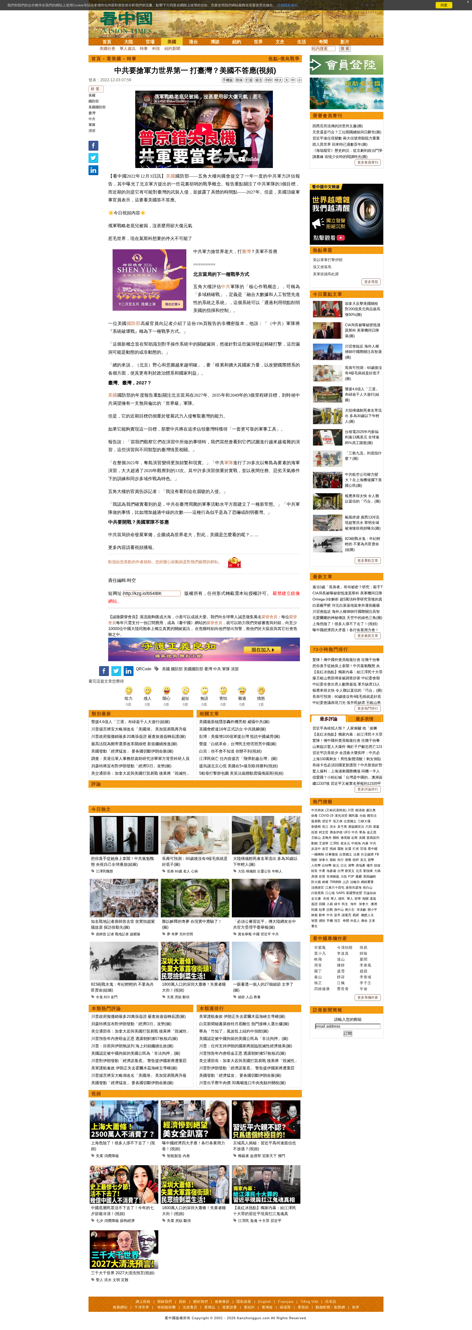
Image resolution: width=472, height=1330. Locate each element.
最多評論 (329, 718)
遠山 (341, 959)
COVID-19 (326, 815)
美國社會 (107, 48)
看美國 (114, 58)
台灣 (340, 871)
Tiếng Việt (309, 1301)
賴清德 (360, 810)
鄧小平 (372, 909)
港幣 (351, 865)
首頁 (107, 41)
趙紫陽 (135, 934)
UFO (347, 832)
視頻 (96, 1093)
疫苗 (314, 832)
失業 (170, 997)
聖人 (99, 1280)
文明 (116, 1280)
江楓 (341, 983)
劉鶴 (314, 843)
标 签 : (96, 89)
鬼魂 (253, 1220)
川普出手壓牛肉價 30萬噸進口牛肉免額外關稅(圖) (242, 1083)
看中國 (372, 849)
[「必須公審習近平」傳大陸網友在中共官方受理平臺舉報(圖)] (266, 882)
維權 (325, 882)
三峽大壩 (364, 821)
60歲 (178, 871)
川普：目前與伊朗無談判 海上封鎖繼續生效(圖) (132, 1046)
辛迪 (364, 989)
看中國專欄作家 (330, 938)
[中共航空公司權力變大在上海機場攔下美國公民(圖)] (327, 474)
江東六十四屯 (334, 887)
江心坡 (330, 893)
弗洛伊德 (336, 832)
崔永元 (345, 843)
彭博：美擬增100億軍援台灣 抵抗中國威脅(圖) (239, 736)
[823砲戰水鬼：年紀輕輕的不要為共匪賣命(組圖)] (124, 944)
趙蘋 (364, 971)
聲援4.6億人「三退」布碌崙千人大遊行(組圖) (130, 722)
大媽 (377, 871)
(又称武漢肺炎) (335, 810)
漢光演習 (341, 815)
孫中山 (339, 909)
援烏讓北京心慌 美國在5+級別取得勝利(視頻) (238, 766)
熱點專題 (323, 250)
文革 (372, 921)
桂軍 (322, 909)
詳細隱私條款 (287, 5)
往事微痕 (331, 854)
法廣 (356, 854)
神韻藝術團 (166, 1307)
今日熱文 (101, 809)
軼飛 (318, 959)
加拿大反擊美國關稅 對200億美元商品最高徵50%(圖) (362, 309)
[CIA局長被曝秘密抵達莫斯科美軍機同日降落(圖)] (327, 325)
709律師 (335, 882)
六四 (368, 826)
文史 (280, 41)
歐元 (336, 865)
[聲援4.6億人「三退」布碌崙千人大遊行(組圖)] (327, 389)
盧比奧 (371, 810)
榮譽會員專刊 (327, 115)
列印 (268, 80)
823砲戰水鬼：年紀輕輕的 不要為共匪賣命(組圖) (362, 544)
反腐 (348, 849)
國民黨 (353, 815)
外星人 (355, 921)
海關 (365, 898)
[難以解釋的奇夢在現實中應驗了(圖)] (195, 882)
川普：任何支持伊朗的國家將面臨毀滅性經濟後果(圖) (245, 1046)
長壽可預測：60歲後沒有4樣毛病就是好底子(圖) (363, 373)
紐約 (236, 41)
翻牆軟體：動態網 (330, 1307)
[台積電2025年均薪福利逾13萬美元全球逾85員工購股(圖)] (327, 432)
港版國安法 (356, 826)
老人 (186, 871)
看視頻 (303, 1307)
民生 (345, 904)
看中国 (129, 22)
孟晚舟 (327, 838)
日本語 (330, 1301)
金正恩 (371, 832)
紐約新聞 (172, 48)
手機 (329, 921)
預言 (337, 921)
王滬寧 (323, 843)
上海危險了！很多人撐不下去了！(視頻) (345, 624)
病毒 (314, 815)
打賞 (249, 80)
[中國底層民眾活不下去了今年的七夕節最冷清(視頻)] (124, 1168)
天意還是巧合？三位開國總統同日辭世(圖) (346, 132)
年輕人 (277, 871)
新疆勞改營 (354, 893)
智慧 (314, 921)
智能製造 (174, 1156)
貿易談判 (373, 838)
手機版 (227, 80)
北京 (359, 871)
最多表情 (364, 718)
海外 (354, 904)
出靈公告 (264, 871)
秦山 (318, 977)
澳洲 (374, 904)
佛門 (281, 1156)
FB (377, 854)
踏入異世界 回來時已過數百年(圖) (340, 144)
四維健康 (322, 989)
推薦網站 (120, 1307)
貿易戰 (316, 821)
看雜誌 (209, 1307)
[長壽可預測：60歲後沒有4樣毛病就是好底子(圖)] (195, 819)
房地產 (360, 865)
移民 (341, 898)
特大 (278, 80)
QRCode (143, 669)
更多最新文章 (367, 636)
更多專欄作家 (367, 997)
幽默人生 (367, 915)
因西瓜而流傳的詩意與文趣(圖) (337, 126)
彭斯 (354, 838)
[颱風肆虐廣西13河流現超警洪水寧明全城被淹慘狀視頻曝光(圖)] (327, 517)
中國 (256, 934)
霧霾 (358, 876)
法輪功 (355, 882)
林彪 (314, 915)
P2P (351, 876)
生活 (301, 41)
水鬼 (99, 997)
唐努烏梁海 (354, 887)
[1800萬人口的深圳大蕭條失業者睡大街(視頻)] (195, 944)
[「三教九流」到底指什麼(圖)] (327, 453)
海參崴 (331, 871)
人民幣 (316, 865)
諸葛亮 (346, 915)
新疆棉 (316, 826)
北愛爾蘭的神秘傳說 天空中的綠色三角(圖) (347, 618)
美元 (363, 860)
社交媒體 (367, 854)
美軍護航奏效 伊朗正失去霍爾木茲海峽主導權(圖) (134, 1068)
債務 (348, 860)
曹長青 (343, 989)
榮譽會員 (269, 617)
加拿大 (323, 860)
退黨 (376, 826)
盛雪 (341, 971)
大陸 (128, 41)
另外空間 (186, 934)
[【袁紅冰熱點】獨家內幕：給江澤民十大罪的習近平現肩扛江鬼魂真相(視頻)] (266, 1168)
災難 (124, 1280)
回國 (322, 904)
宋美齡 (361, 909)
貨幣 (371, 860)
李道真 (343, 953)
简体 (239, 80)
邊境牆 (345, 838)
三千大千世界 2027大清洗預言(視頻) (122, 1273)
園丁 (318, 971)
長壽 (170, 871)
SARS (340, 893)
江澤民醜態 (104, 871)
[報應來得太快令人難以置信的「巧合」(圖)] (327, 496)
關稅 (336, 838)
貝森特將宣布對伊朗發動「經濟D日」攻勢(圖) (131, 766)
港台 (193, 41)
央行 (340, 860)
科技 (156, 48)
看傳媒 (267, 1307)
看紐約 (249, 1307)
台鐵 (362, 815)
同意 (444, 5)
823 (107, 997)
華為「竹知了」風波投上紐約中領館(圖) (233, 1031)
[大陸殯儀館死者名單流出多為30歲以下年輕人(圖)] (266, 819)
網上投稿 (143, 1301)
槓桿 (356, 860)
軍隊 (91, 125)
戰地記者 (122, 934)
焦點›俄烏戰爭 (284, 58)
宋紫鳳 (320, 947)
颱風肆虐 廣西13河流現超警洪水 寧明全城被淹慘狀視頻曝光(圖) (363, 522)
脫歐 (333, 860)
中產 (322, 871)
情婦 (333, 849)
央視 (326, 898)
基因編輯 (369, 876)
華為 (362, 832)
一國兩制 (317, 854)
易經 (356, 915)
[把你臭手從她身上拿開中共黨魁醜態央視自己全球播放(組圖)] (124, 819)
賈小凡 (320, 953)
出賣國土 (350, 821)
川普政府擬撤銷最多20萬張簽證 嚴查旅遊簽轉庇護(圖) (138, 736)
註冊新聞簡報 (327, 1010)
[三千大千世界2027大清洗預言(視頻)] (124, 1233)
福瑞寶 (285, 1307)
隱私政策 (243, 1301)
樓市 (370, 865)
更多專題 (371, 282)
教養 (257, 997)
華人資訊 (127, 48)
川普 (351, 810)
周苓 (318, 965)
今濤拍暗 (345, 947)
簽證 (314, 904)
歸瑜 (364, 953)
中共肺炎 (317, 810)
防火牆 (316, 882)
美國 (171, 41)
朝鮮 (314, 860)
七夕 (99, 1220)
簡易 (364, 947)
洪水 (108, 1280)
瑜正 (318, 983)
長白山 (367, 887)
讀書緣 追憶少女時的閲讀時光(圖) (340, 156)
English (264, 1301)
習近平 (266, 934)
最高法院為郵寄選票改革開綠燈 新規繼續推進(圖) (134, 744)
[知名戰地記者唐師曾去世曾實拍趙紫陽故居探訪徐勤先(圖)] (124, 882)
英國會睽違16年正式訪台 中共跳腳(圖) (232, 729)
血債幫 (255, 1156)
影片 (344, 41)
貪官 (325, 849)
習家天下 (269, 1156)
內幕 (365, 843)
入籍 (329, 904)
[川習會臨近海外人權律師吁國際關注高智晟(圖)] (327, 346)
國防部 (93, 101)
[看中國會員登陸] (347, 65)
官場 (150, 41)
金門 (114, 997)
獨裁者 (243, 1156)
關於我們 (200, 1301)
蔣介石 (350, 909)
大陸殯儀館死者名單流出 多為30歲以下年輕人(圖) (363, 415)
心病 (194, 871)
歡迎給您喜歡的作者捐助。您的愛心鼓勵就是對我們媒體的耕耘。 (165, 562)
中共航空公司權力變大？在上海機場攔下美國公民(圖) (363, 480)
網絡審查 (367, 882)
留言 (258, 80)
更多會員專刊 (367, 162)
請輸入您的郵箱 (348, 1019)
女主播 (316, 898)
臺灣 (91, 113)
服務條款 (222, 1301)
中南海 (356, 843)
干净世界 (141, 1307)
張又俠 (337, 821)
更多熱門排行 (367, 708)
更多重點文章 (367, 560)
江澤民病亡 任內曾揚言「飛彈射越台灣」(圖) (238, 758)
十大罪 (263, 1220)
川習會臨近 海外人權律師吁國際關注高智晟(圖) (363, 351)
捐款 (182, 1301)
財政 (377, 865)
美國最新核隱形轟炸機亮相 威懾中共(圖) (234, 722)
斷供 (186, 997)
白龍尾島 (317, 893)
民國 (314, 909)
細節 (241, 997)
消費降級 (111, 1156)
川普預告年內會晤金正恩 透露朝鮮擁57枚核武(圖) (134, 1038)
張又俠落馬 (322, 267)
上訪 (345, 882)
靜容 (341, 977)
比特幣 (327, 865)
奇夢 (174, 934)
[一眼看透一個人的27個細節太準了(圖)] (266, 944)
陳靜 (341, 965)
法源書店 (190, 1307)
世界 (258, 41)
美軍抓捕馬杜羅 (326, 274)
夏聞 (364, 959)
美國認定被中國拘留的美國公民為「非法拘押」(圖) (135, 1053)
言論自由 (369, 893)
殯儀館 (251, 871)
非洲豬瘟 (332, 876)
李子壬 (365, 983)
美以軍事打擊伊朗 (327, 260)
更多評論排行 (367, 789)
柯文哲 (323, 832)
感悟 (322, 921)
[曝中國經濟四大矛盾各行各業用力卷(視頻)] (195, 1103)
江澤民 (243, 1220)
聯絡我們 (164, 1301)
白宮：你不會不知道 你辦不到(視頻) (230, 751)
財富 (314, 871)
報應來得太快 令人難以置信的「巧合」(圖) (347, 690)
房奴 (178, 997)
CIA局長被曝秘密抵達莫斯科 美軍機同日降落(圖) (363, 330)
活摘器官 (317, 887)
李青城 (365, 977)
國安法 (372, 815)
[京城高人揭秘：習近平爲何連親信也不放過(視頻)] (266, 1103)
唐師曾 (101, 934)
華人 (334, 898)
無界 (355, 1307)
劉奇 (322, 915)
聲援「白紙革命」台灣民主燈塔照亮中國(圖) (237, 744)
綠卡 (337, 904)
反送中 (316, 849)
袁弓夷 (342, 826)
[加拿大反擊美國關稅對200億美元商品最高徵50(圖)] (327, 303)
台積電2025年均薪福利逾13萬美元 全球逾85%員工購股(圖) (362, 437)
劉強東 (368, 871)
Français (286, 1301)
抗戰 (329, 909)
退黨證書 (229, 1307)
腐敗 (340, 849)
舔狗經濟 (127, 1220)
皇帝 (337, 915)
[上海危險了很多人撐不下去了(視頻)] (124, 1103)
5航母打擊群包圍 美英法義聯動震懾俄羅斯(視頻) (241, 773)
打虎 (356, 849)
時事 (144, 48)
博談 (215, 41)
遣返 (373, 898)
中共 (91, 119)
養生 (314, 926)
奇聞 (323, 41)
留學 (357, 898)
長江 (325, 826)
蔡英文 (349, 871)
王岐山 (316, 838)
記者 (110, 934)
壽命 (364, 921)
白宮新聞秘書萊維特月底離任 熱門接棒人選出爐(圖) (244, 1024)
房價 (314, 876)
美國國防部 (97, 107)
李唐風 (365, 965)
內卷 (186, 1156)
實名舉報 (245, 934)
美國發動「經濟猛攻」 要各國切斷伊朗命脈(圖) (132, 751)
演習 (91, 131)
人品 (249, 997)
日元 (343, 865)
